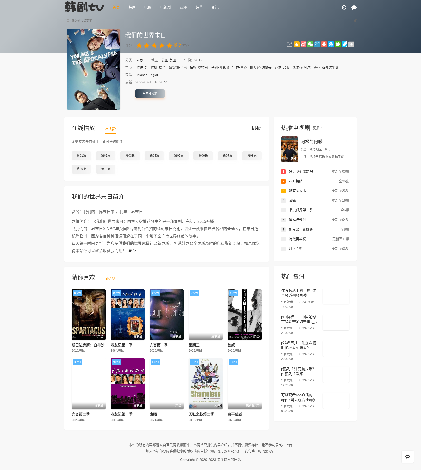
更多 (317, 128)
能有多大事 (316, 191)
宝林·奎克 (239, 67)
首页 (116, 7)
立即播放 (151, 93)
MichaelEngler (147, 75)
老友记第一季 (122, 345)
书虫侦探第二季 (316, 210)
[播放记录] (344, 7)
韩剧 (132, 7)
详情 (131, 251)
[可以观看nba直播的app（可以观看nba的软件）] (336, 401)
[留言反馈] (354, 7)
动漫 (183, 7)
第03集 (130, 155)
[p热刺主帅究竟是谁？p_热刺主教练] (336, 375)
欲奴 (231, 345)
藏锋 (316, 200)
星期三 (194, 345)
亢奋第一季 (159, 345)
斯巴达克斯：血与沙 (88, 345)
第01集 (81, 155)
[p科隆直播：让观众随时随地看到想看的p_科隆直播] (336, 348)
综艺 (199, 7)
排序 (258, 128)
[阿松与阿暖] (289, 149)
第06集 (203, 155)
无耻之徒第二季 (201, 414)
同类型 (110, 279)
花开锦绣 (316, 181)
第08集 (252, 155)
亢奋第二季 (81, 414)
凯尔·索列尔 (301, 67)
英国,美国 (169, 60)
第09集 (81, 169)
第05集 (178, 155)
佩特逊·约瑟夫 (261, 67)
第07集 (227, 155)
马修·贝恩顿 (220, 67)
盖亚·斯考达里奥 (326, 67)
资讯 (215, 7)
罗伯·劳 (142, 67)
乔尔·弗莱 (282, 67)
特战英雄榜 (316, 239)
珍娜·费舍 (158, 67)
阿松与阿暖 (312, 141)
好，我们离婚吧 (316, 171)
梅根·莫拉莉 (199, 67)
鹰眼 (153, 414)
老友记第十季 (122, 414)
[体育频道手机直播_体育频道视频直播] (336, 296)
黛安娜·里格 (178, 67)
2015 (198, 60)
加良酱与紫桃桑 (316, 229)
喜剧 (140, 60)
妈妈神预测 (316, 220)
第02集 (105, 155)
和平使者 (235, 414)
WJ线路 (110, 129)
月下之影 (316, 249)
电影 (148, 7)
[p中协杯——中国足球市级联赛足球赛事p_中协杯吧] (336, 322)
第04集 (154, 155)
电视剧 (165, 7)
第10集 (105, 169)
